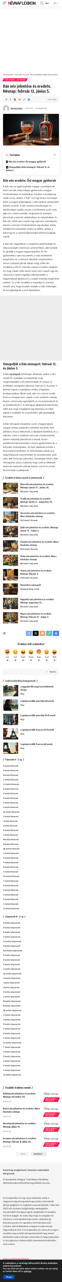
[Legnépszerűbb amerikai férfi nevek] (10, 719)
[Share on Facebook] (10, 99)
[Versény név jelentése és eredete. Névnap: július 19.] (51, 1126)
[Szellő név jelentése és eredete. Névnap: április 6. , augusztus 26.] (10, 502)
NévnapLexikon (17, 108)
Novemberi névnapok (30, 585)
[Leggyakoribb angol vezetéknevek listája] (10, 690)
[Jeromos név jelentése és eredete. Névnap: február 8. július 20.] (51, 1141)
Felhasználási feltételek (16, 1259)
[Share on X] (15, 99)
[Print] (29, 99)
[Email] (19, 99)
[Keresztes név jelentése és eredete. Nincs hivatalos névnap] (10, 517)
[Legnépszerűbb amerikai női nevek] (10, 705)
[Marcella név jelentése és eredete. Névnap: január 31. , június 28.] (10, 488)
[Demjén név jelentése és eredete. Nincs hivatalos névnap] (10, 546)
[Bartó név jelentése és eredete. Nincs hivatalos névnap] (51, 1111)
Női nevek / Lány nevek (29, 491)
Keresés (53, 672)
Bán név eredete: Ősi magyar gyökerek (27, 161)
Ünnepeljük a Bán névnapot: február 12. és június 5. (28, 169)
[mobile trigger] (5, 3)
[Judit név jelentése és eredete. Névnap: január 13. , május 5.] (10, 531)
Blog (22, 694)
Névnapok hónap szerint (29, 589)
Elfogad (9, 1277)
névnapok (14, 374)
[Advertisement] (31, 39)
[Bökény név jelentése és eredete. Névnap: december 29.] (51, 1096)
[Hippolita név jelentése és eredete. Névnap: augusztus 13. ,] (10, 603)
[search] (42, 3)
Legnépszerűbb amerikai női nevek (37, 701)
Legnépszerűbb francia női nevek (36, 744)
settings (27, 1271)
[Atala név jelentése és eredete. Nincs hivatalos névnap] (10, 560)
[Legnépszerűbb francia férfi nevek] (10, 733)
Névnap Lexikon (22, 3)
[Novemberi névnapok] (10, 589)
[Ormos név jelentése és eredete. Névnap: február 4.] (10, 574)
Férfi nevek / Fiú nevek (15, 80)
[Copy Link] (24, 99)
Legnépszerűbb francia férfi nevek (37, 729)
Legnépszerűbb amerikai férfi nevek (37, 715)
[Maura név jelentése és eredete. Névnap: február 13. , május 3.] (10, 618)
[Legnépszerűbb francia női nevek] (10, 748)
